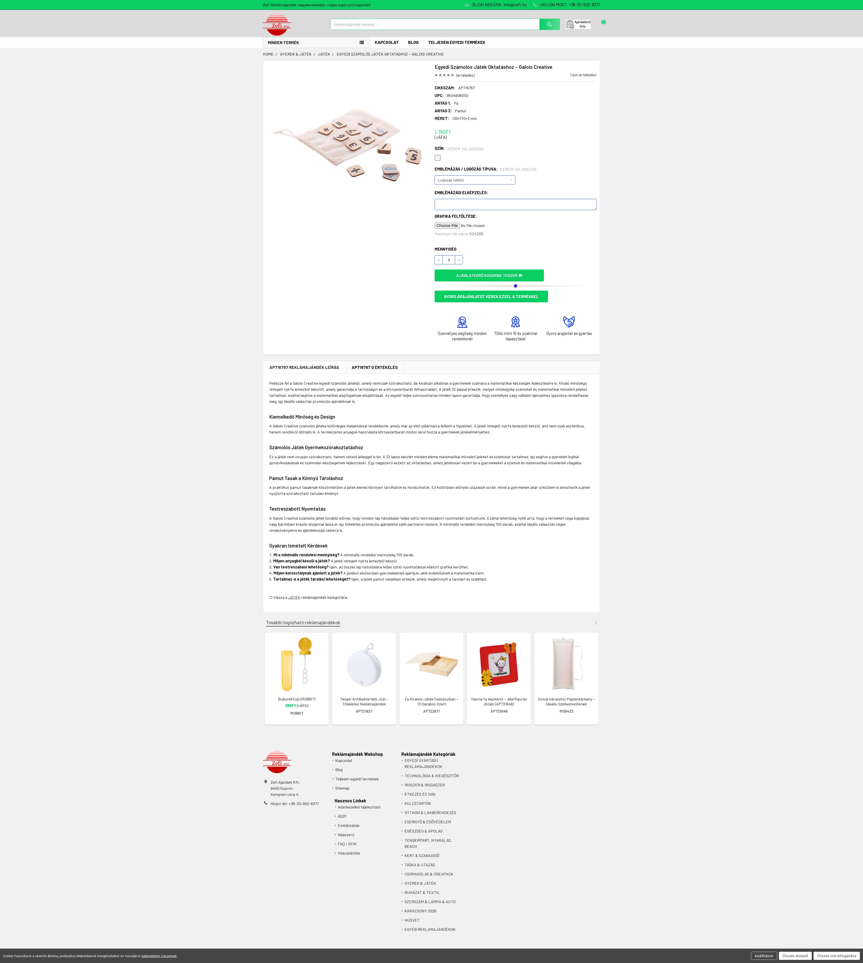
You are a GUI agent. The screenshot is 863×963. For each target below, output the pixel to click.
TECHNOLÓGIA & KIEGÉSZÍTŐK (432, 775)
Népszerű (346, 834)
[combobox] (445, 24)
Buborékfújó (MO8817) (296, 698)
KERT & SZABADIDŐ (422, 855)
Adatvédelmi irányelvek (159, 956)
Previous (587, 622)
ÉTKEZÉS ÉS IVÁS (420, 794)
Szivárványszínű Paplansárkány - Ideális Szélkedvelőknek (566, 701)
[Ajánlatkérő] (583, 24)
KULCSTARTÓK (418, 803)
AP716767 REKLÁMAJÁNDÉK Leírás (304, 367)
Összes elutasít (795, 955)
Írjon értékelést (583, 74)
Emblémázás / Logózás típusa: (486, 169)
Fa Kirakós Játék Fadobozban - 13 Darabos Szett (431, 701)
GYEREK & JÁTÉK (420, 883)
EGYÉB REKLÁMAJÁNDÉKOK (430, 929)
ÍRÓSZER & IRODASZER (425, 784)
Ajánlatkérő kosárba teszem (487, 275)
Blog (413, 42)
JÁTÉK (294, 597)
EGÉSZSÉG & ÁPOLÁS (424, 830)
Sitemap (342, 788)
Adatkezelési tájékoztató (359, 806)
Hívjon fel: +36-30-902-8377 (295, 803)
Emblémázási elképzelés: (461, 192)
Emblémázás (349, 825)
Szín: (459, 148)
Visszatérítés (349, 853)
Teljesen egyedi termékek (456, 42)
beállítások (764, 955)
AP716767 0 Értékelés (375, 367)
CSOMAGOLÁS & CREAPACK (429, 873)
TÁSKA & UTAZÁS (420, 864)
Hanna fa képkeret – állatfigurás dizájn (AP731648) (499, 701)
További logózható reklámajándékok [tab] (303, 622)
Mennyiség (445, 249)
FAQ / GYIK (347, 843)
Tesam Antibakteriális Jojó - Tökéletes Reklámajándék (364, 701)
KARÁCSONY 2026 (420, 910)
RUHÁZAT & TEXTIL (422, 892)
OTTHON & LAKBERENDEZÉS (430, 812)
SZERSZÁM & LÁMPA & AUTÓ (430, 901)
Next (595, 622)
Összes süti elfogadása (836, 955)
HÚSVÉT (412, 920)
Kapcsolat (387, 42)
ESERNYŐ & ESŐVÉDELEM (428, 821)
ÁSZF (342, 816)
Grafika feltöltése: (456, 216)
